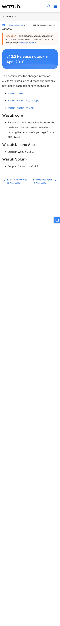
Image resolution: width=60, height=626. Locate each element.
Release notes (16, 25)
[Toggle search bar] (48, 6)
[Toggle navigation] (55, 6)
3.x (27, 25)
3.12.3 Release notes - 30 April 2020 (17, 181)
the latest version (27, 42)
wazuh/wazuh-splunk (21, 108)
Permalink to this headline (52, 59)
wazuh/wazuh (16, 93)
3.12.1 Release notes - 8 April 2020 (42, 181)
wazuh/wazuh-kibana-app (23, 100)
